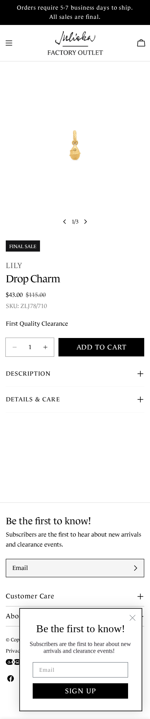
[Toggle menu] (9, 43)
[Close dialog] (132, 618)
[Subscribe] (135, 568)
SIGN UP (80, 691)
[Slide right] (85, 221)
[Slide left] (64, 221)
